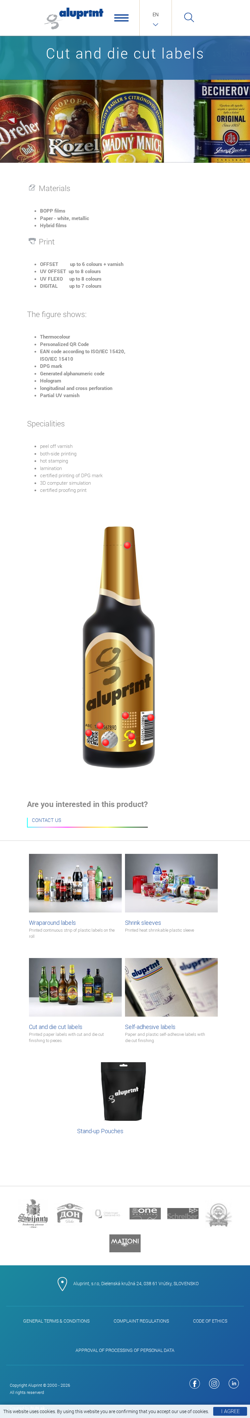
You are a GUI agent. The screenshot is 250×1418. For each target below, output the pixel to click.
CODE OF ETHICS (210, 1321)
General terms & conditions (56, 1321)
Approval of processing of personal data (125, 1350)
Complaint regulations (141, 1321)
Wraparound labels (72, 929)
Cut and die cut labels (66, 1033)
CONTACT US (46, 820)
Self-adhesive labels (165, 1033)
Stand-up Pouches (100, 1131)
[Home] (74, 18)
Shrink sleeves (159, 926)
